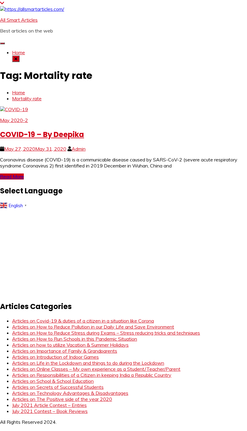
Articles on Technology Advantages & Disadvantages (70, 393)
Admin (79, 149)
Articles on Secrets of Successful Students (58, 387)
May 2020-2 (14, 120)
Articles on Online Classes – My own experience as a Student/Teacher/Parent (96, 369)
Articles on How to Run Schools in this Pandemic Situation (74, 339)
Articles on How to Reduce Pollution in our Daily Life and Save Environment (93, 327)
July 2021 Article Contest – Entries (49, 405)
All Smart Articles (19, 20)
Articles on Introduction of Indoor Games (55, 357)
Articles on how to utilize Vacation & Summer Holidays (70, 345)
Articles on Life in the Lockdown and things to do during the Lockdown (88, 363)
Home (18, 52)
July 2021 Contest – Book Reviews (50, 411)
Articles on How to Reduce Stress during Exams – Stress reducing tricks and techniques (106, 333)
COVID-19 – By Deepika (42, 134)
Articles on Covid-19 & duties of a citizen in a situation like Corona (83, 321)
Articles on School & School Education (53, 381)
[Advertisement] (123, 253)
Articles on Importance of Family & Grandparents (64, 351)
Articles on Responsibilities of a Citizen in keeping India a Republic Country (91, 375)
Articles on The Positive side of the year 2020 (62, 399)
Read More (12, 176)
